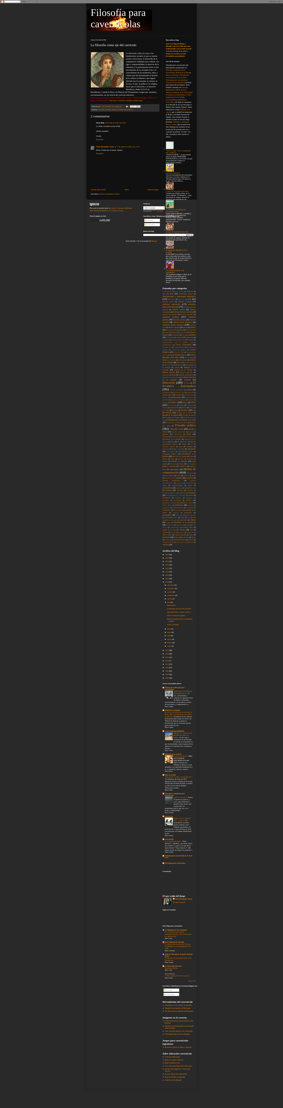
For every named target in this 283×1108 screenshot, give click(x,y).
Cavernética (170, 102)
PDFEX (130, 110)
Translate (159, 211)
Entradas (149, 220)
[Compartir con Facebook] (137, 106)
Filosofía (108, 110)
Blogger (154, 241)
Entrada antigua (153, 190)
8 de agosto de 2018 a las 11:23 (128, 147)
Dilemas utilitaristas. (173, 173)
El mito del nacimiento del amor (177, 191)
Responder (99, 139)
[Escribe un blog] (133, 106)
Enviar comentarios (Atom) (109, 194)
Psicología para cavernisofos (176, 80)
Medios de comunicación (119, 110)
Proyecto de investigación (175, 82)
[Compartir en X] (135, 106)
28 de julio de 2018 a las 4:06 (115, 123)
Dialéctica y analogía (180, 122)
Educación (101, 110)
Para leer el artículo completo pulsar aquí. (126, 100)
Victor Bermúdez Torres (105, 147)
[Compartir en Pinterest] (139, 106)
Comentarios (151, 225)
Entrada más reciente (98, 190)
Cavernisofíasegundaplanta (175, 100)
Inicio (127, 190)
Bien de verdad (171, 124)
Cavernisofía (179, 97)
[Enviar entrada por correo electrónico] (126, 106)
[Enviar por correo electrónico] (131, 106)
